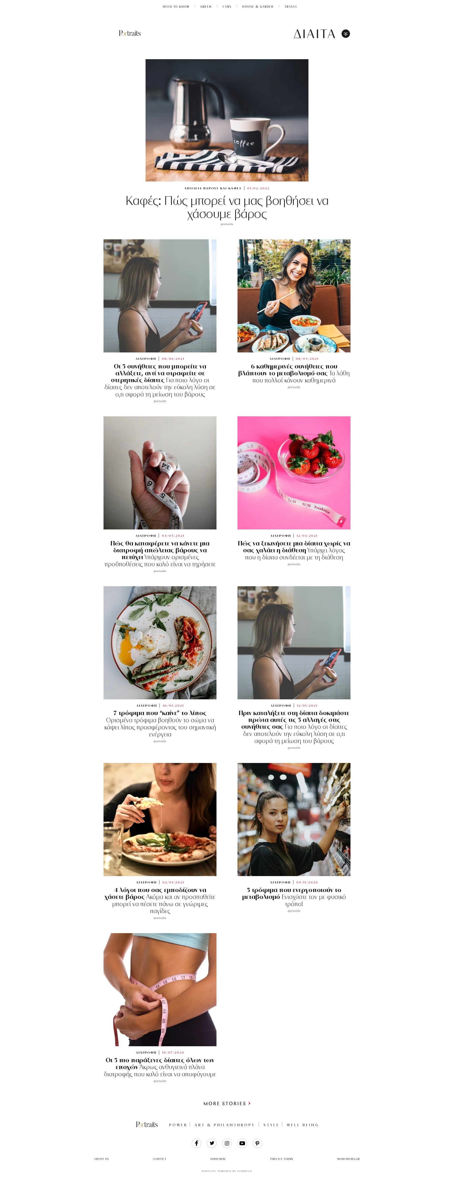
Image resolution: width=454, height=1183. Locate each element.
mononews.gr (348, 1158)
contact (160, 1158)
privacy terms (281, 1158)
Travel (291, 6)
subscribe (218, 1158)
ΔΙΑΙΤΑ (315, 34)
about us (101, 1158)
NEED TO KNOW (176, 6)
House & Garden (258, 6)
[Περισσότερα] (227, 1104)
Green (206, 6)
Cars (227, 6)
